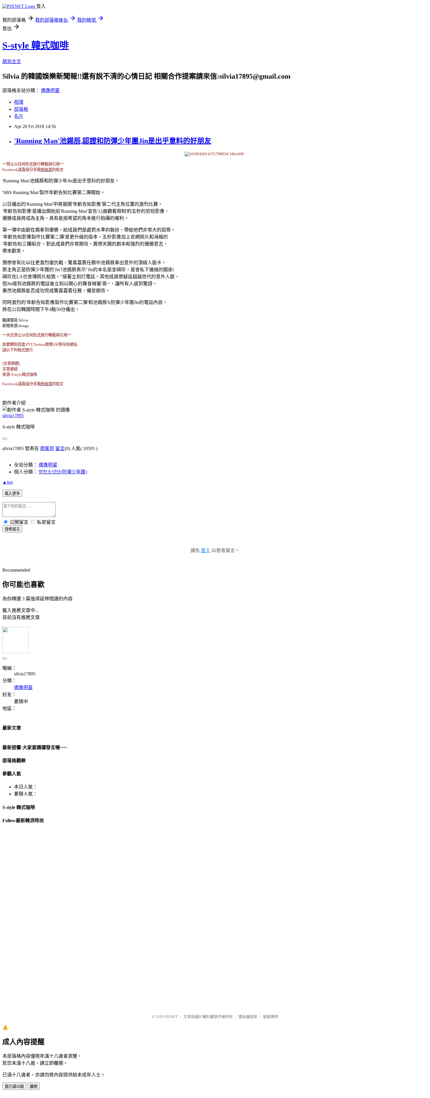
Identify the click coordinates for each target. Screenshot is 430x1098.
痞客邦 (47, 448)
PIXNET (171, 1016)
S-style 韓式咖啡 (35, 45)
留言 (60, 448)
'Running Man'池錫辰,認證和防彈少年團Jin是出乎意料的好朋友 (112, 141)
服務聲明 (270, 1016)
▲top (7, 482)
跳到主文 (11, 61)
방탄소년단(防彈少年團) (63, 471)
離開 (33, 1086)
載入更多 (12, 493)
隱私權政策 (247, 1016)
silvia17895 (13, 415)
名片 (18, 116)
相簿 (18, 102)
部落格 (21, 109)
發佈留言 (12, 529)
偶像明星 (50, 90)
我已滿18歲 (14, 1086)
